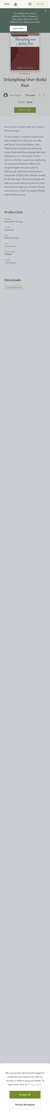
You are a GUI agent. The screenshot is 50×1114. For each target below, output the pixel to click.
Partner (40, 4)
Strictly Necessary (25, 1104)
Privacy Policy (35, 1084)
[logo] (15, 4)
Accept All (25, 1094)
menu (7, 4)
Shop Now (18, 28)
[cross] (45, 11)
